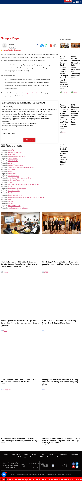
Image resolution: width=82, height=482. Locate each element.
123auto (10, 186)
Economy (50, 457)
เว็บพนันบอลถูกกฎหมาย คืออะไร (18, 208)
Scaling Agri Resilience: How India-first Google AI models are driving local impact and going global (60, 382)
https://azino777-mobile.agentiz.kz (19, 178)
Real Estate (16, 455)
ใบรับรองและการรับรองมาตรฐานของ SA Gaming (23, 184)
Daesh (10, 193)
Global (42, 455)
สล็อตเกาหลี (12, 174)
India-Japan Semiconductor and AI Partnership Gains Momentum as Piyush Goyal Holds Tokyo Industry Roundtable (61, 440)
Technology (22, 457)
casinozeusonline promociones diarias (21, 167)
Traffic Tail (68, 474)
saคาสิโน (11, 150)
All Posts (12, 47)
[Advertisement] (41, 20)
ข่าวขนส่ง (11, 171)
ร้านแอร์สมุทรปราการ (15, 195)
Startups (33, 457)
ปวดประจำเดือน (13, 159)
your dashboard (32, 93)
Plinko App (11, 154)
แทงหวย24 (11, 169)
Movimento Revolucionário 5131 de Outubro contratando (27, 197)
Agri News (74, 455)
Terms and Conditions (10, 465)
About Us (6, 463)
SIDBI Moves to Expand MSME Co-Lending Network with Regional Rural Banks (75, 115)
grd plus (10, 201)
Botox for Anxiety (14, 191)
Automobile (63, 455)
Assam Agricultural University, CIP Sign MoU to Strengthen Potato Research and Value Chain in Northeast (65, 116)
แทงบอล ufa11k (13, 161)
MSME (34, 455)
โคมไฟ (10, 199)
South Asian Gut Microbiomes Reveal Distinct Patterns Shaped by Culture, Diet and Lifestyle (20, 439)
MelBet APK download (15, 165)
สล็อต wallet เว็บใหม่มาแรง (16, 156)
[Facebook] (73, 463)
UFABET (10, 182)
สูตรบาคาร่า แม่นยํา (14, 206)
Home (6, 455)
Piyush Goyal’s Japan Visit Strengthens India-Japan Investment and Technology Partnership (61, 263)
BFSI (41, 457)
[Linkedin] (77, 466)
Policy (26, 455)
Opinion (52, 455)
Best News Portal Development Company (51, 474)
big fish (10, 163)
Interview (60, 457)
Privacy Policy (10, 467)
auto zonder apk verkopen (17, 188)
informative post (13, 176)
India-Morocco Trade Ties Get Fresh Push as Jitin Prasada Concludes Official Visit (64, 155)
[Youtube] (73, 466)
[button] (1, 2)
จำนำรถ (10, 203)
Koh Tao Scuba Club (14, 152)
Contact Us (14, 463)
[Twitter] (77, 463)
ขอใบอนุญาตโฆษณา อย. (16, 180)
